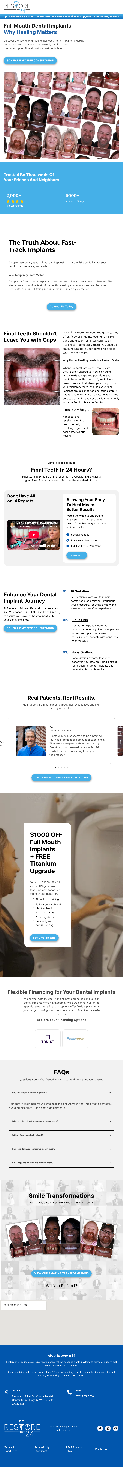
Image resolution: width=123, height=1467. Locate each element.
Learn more (76, 555)
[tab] (55, 767)
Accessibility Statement (42, 1449)
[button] (61, 1092)
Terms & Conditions (10, 1449)
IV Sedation (80, 591)
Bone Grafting (82, 652)
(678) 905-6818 (84, 1396)
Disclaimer (101, 1449)
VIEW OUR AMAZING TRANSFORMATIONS (61, 777)
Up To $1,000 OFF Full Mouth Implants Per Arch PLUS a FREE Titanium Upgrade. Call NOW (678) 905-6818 (61, 17)
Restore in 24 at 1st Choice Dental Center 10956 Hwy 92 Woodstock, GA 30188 (32, 1400)
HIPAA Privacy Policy (73, 1449)
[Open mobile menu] (117, 7)
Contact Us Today (61, 306)
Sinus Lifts (80, 620)
